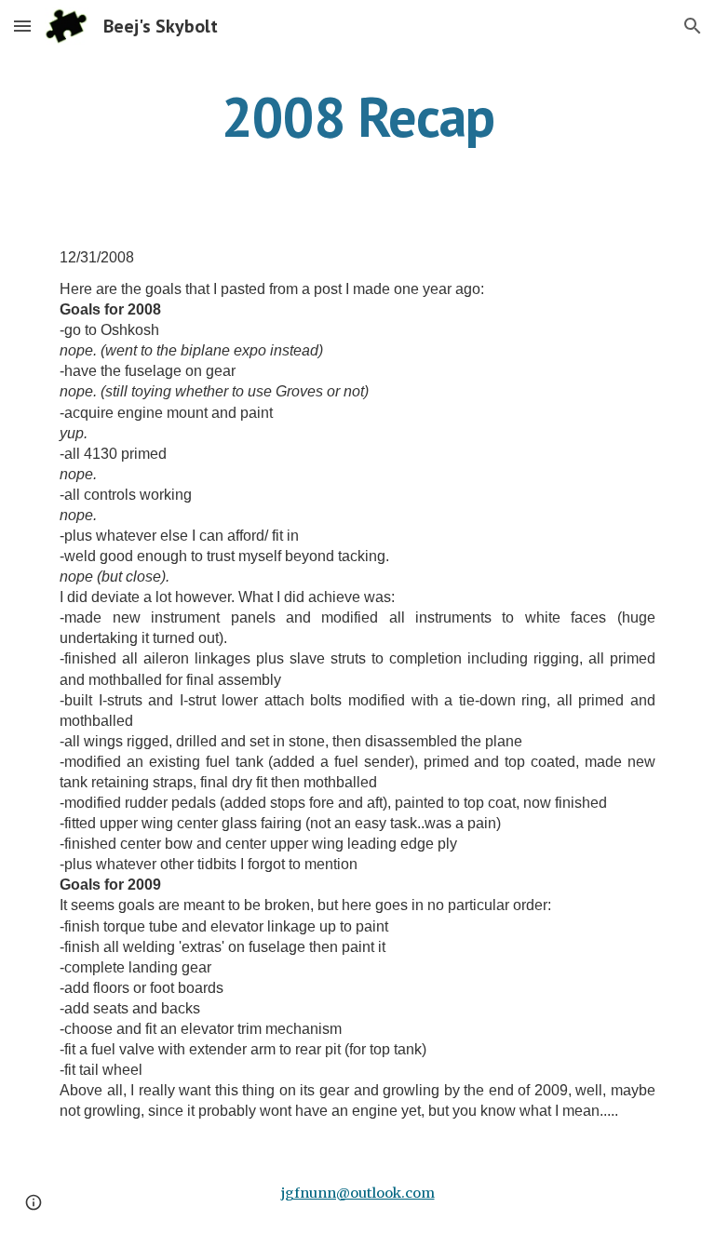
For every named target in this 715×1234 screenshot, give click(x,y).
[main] (357, 116)
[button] (22, 25)
